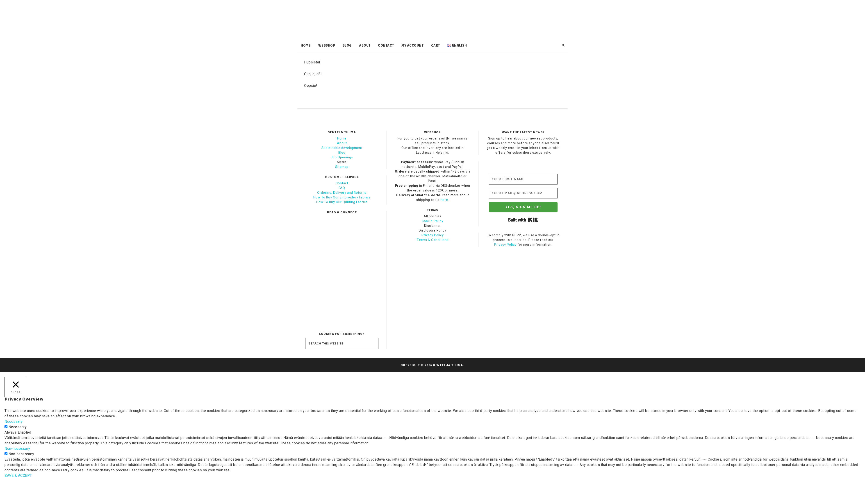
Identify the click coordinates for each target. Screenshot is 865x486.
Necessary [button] (14, 421)
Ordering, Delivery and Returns (341, 192)
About (342, 143)
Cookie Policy (432, 221)
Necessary (18, 427)
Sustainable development (341, 148)
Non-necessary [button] (17, 448)
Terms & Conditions (432, 240)
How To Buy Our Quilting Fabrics (342, 202)
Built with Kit (523, 220)
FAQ (342, 188)
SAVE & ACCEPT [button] (18, 475)
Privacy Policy (432, 235)
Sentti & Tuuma (432, 20)
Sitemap (341, 166)
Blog (341, 152)
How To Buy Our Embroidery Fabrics (342, 197)
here (444, 200)
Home (341, 138)
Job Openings (342, 157)
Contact (342, 183)
